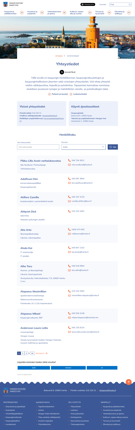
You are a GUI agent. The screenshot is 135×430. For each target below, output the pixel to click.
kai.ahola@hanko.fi (80, 252)
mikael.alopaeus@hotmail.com (85, 317)
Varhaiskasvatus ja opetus (54, 13)
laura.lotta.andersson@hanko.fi (85, 332)
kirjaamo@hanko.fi (50, 116)
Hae (114, 147)
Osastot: (64, 142)
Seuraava (40, 353)
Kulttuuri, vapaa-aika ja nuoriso (77, 13)
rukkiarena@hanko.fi (81, 233)
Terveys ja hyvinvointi (99, 13)
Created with (23, 374)
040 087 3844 (78, 178)
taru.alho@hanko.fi (80, 270)
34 (32, 353)
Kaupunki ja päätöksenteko (10, 13)
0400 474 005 (78, 229)
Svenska (102, 4)
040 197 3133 (78, 197)
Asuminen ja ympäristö (32, 13)
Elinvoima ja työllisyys (119, 13)
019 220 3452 (78, 211)
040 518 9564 (78, 266)
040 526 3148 (78, 313)
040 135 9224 (78, 327)
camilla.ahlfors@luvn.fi (81, 201)
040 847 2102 (78, 247)
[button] (34, 368)
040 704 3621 (78, 160)
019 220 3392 (78, 291)
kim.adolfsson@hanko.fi (82, 183)
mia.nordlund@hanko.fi (82, 164)
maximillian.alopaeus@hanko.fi (85, 295)
